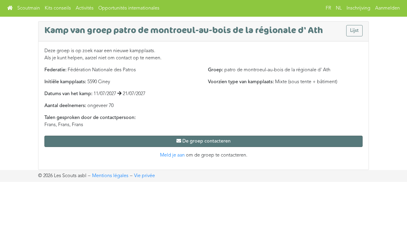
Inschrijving (358, 8)
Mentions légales (110, 176)
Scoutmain (28, 8)
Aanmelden (387, 8)
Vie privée (144, 176)
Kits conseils (58, 8)
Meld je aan (172, 155)
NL (339, 8)
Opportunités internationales (128, 8)
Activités (85, 8)
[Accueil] (10, 8)
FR (328, 8)
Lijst (354, 30)
